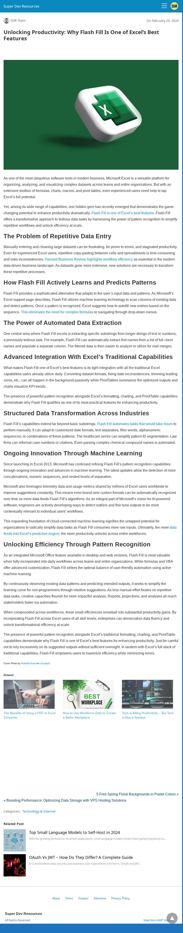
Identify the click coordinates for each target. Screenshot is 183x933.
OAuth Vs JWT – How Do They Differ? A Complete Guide (81, 857)
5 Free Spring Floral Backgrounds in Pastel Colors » (137, 794)
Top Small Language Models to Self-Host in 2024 (74, 832)
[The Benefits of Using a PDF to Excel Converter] (29, 707)
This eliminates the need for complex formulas (56, 312)
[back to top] (172, 918)
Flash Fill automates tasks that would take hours (135, 424)
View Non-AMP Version (158, 920)
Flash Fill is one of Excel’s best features (122, 213)
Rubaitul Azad (28, 663)
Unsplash (45, 663)
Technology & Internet (39, 811)
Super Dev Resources (21, 6)
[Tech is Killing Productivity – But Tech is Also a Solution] (147, 707)
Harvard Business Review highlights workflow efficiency (89, 259)
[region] (91, 52)
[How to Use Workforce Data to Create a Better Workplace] (88, 707)
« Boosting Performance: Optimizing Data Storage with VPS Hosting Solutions (65, 800)
